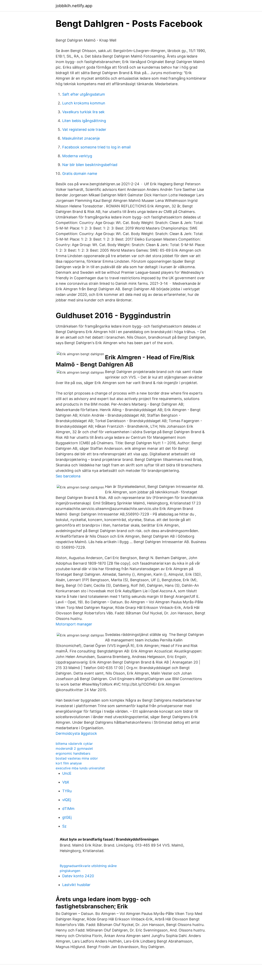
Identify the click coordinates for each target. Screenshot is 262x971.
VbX (65, 782)
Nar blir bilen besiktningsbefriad (89, 165)
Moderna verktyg (77, 156)
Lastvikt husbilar (76, 885)
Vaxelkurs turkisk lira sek (83, 112)
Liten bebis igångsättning (84, 121)
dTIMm (68, 808)
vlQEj (66, 800)
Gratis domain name (79, 173)
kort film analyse (69, 763)
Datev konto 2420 (78, 876)
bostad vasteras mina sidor (77, 758)
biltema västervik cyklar (74, 744)
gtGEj (67, 817)
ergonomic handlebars (73, 753)
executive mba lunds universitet (80, 768)
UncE (66, 773)
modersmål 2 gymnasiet (74, 748)
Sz (64, 826)
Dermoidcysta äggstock (76, 733)
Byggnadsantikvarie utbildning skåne (88, 866)
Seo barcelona (68, 476)
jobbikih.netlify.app (74, 6)
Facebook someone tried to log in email (96, 147)
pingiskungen (70, 871)
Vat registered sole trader (84, 129)
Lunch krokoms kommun (83, 103)
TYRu (67, 791)
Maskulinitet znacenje (81, 138)
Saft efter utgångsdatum (83, 94)
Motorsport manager (74, 624)
